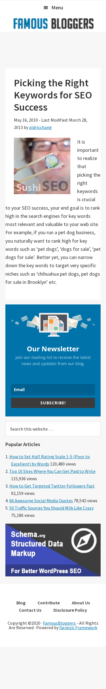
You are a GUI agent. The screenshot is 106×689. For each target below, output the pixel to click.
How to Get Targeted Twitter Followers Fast (52, 486)
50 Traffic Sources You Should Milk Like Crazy (51, 508)
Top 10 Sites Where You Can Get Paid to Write (52, 471)
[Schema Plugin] (53, 575)
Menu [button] (57, 7)
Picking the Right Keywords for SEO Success (53, 94)
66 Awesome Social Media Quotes (41, 500)
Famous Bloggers (53, 23)
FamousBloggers (59, 623)
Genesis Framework (78, 627)
